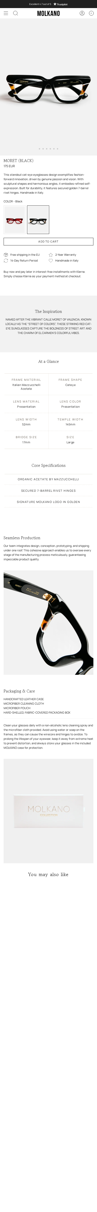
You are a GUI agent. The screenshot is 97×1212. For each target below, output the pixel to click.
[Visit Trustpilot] (48, 4)
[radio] (15, 220)
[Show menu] (5, 13)
